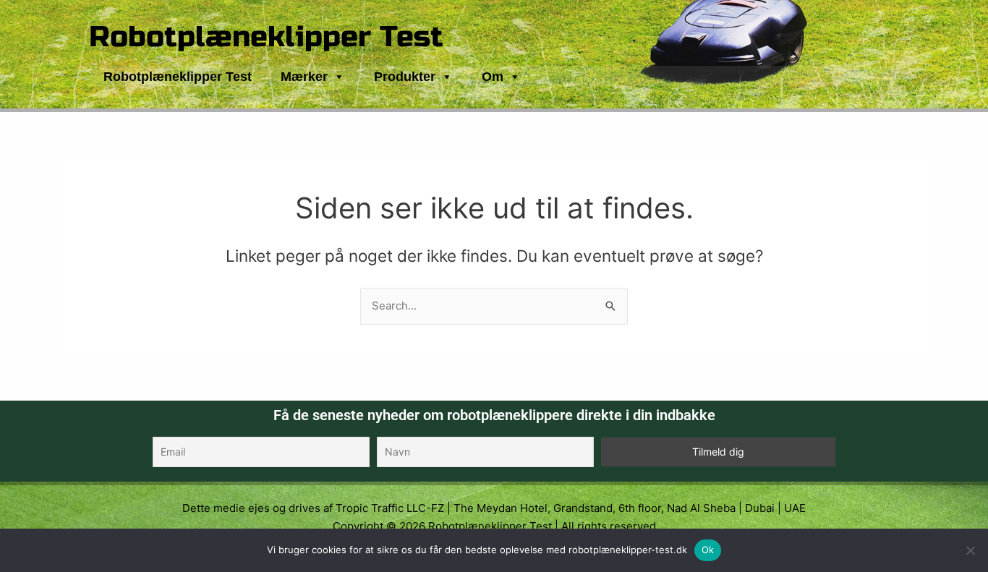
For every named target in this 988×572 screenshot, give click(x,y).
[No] (970, 550)
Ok (708, 549)
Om (492, 76)
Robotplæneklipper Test (266, 37)
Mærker (304, 76)
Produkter (404, 76)
